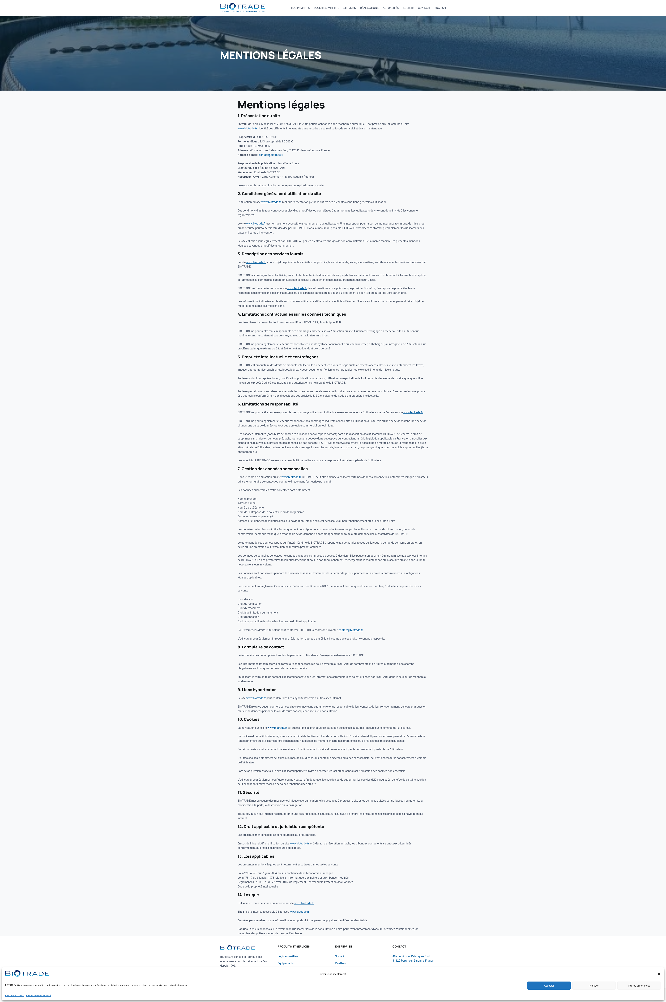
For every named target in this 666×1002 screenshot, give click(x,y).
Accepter (549, 985)
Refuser (594, 985)
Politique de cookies (14, 995)
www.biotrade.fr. (413, 412)
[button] (659, 974)
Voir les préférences (639, 985)
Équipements (286, 963)
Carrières (340, 963)
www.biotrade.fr (247, 128)
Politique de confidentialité (38, 995)
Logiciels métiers (288, 956)
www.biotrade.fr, (291, 477)
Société (339, 956)
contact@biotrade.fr (271, 155)
